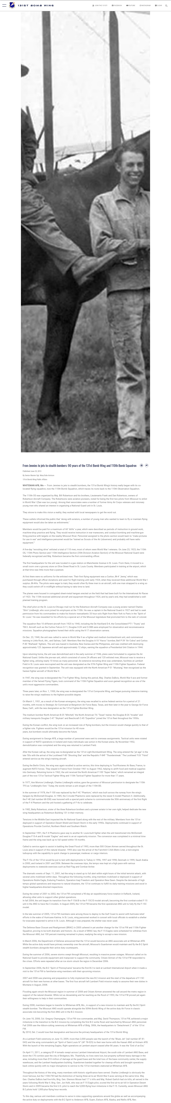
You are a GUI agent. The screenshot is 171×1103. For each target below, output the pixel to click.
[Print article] (141, 465)
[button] (4, 5)
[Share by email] (146, 465)
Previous (27, 231)
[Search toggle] (167, 5)
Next (143, 231)
